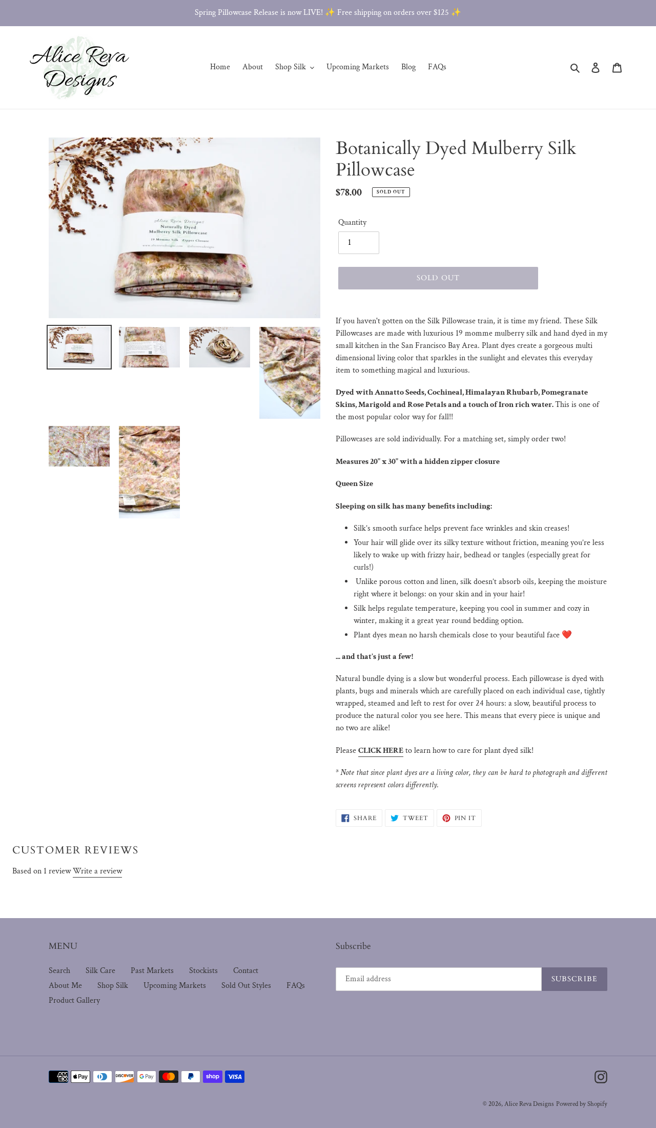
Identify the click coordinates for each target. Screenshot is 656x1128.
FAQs (295, 985)
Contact (245, 970)
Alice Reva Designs (529, 1104)
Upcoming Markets (175, 985)
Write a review (97, 871)
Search (59, 970)
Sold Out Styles (246, 985)
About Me (65, 985)
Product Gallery (74, 1000)
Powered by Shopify (581, 1104)
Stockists (203, 970)
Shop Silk (112, 985)
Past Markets (152, 970)
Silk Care (100, 970)
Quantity (352, 222)
